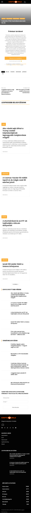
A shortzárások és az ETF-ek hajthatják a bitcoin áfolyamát (15, 223)
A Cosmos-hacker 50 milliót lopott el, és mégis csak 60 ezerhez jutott (15, 180)
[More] (18, 80)
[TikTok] (10, 428)
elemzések (18, 71)
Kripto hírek (16, 18)
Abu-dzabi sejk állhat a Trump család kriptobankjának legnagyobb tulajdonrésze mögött (14, 133)
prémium (24, 71)
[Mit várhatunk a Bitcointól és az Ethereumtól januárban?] (5, 385)
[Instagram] (7, 428)
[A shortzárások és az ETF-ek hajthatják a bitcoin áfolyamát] (15, 208)
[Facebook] (12, 80)
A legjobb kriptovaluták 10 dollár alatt (18, 373)
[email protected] (10, 425)
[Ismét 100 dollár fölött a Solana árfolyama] (15, 252)
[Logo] (15, 2)
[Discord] (2, 428)
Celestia (12, 71)
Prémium (22, 18)
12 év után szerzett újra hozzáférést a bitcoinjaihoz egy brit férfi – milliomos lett (20, 333)
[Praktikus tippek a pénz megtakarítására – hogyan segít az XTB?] (5, 346)
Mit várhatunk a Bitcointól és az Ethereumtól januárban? (20, 383)
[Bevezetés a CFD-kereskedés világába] (5, 356)
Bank (4, 124)
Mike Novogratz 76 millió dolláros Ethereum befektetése (23, 91)
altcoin (7, 71)
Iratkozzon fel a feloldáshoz (15, 58)
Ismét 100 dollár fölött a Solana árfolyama (13, 265)
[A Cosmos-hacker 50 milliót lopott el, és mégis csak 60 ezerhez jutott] (15, 165)
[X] (15, 80)
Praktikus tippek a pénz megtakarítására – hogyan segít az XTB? (19, 345)
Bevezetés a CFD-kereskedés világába (19, 354)
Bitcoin (4, 216)
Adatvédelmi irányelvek (16, 64)
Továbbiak (15, 284)
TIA (3, 73)
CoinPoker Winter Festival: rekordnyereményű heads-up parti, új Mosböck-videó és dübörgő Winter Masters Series (20, 366)
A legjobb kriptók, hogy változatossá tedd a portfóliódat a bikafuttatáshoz (7, 92)
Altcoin (3, 18)
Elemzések (9, 18)
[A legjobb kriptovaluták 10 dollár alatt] (5, 375)
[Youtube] (16, 428)
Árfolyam (5, 260)
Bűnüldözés (5, 173)
